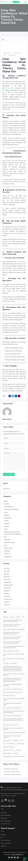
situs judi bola (15, 740)
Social (21, 740)
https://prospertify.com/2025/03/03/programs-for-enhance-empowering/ (14, 712)
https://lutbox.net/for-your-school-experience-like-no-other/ (13, 699)
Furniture (6, 520)
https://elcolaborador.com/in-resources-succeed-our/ (13, 659)
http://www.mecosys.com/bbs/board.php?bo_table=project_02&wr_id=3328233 (12, 638)
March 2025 (7, 596)
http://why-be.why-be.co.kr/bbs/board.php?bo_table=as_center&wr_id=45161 (12, 625)
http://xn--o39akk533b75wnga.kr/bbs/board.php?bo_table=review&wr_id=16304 (13, 647)
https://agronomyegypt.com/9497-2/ (11, 651)
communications (8, 506)
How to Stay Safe (5, 840)
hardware (6, 526)
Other (5, 537)
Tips (4, 743)
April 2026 (6, 576)
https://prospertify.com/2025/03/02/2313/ (12, 707)
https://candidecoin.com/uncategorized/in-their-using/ (13, 655)
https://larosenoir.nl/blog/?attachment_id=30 (12, 692)
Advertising (5, 617)
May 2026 (6, 574)
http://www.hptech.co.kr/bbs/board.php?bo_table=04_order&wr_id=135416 (11, 633)
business (6, 504)
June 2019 (7, 605)
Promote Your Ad (5, 823)
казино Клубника (7, 753)
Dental (5, 512)
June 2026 (7, 571)
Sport (5, 545)
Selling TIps (4, 812)
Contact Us (4, 846)
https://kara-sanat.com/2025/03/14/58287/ (12, 689)
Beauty (6, 501)
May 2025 (6, 591)
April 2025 (6, 593)
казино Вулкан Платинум (8, 746)
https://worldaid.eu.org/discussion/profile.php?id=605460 (13, 729)
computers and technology (11, 509)
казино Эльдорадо (7, 756)
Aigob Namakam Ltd (18, 854)
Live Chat (3, 834)
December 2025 (8, 585)
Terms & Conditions (6, 843)
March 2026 (7, 579)
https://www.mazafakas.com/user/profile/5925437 (14, 732)
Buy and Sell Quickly (6, 815)
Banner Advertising (5, 821)
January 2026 (7, 582)
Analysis (12, 617)
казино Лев (15, 753)
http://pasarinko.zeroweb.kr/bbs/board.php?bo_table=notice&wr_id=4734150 (12, 621)
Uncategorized (12, 55)
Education (6, 515)
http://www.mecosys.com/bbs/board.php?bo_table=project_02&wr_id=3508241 (12, 642)
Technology (7, 551)
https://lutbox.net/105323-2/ (9, 695)
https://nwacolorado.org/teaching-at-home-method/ (12, 704)
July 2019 (6, 602)
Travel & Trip (7, 553)
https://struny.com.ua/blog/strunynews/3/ (12, 715)
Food (23, 617)
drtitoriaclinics (10, 88)
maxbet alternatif (6, 740)
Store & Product (8, 548)
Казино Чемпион (20, 743)
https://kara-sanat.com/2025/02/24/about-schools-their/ (12, 685)
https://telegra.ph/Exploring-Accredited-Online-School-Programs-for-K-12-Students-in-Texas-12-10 (13, 720)
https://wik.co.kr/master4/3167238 (10, 724)
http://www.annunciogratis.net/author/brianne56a (14, 629)
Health (5, 529)
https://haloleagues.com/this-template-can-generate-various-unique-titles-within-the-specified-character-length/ (12, 680)
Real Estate (7, 539)
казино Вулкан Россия (8, 750)
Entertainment (7, 518)
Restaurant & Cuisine (9, 542)
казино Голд (18, 750)
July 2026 (6, 568)
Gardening (6, 523)
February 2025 (8, 599)
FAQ (2, 837)
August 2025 (7, 588)
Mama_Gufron (17, 53)
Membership (4, 818)
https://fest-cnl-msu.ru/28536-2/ (10, 663)
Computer (18, 617)
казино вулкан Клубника (19, 756)
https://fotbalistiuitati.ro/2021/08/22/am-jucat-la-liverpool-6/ (13, 674)
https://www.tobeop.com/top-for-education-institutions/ (12, 736)
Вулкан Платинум (11, 743)
